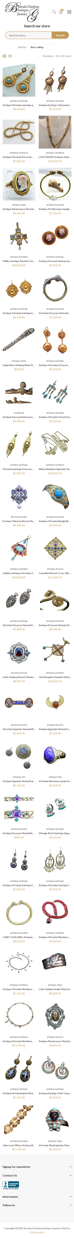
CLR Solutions (36, 1232)
